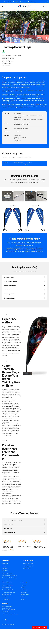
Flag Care (4, 565)
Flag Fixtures (5, 563)
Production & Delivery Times (8, 592)
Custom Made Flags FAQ (7, 589)
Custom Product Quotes (7, 585)
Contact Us (23, 585)
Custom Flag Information (7, 573)
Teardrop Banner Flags (31, 10)
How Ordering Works (6, 587)
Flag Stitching (5, 570)
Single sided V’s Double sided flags (9, 577)
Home (13, 10)
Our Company (24, 589)
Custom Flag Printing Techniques (9, 575)
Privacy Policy (5, 596)
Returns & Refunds (6, 594)
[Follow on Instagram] (6, 620)
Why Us (22, 587)
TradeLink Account (25, 594)
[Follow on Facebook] (3, 620)
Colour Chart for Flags (28, 563)
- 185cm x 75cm (19, 162)
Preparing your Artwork (28, 565)
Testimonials (24, 592)
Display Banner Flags (20, 10)
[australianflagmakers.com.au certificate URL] (24, 550)
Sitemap (22, 599)
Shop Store (23, 596)
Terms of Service (6, 599)
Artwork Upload (26, 568)
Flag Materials (5, 568)
